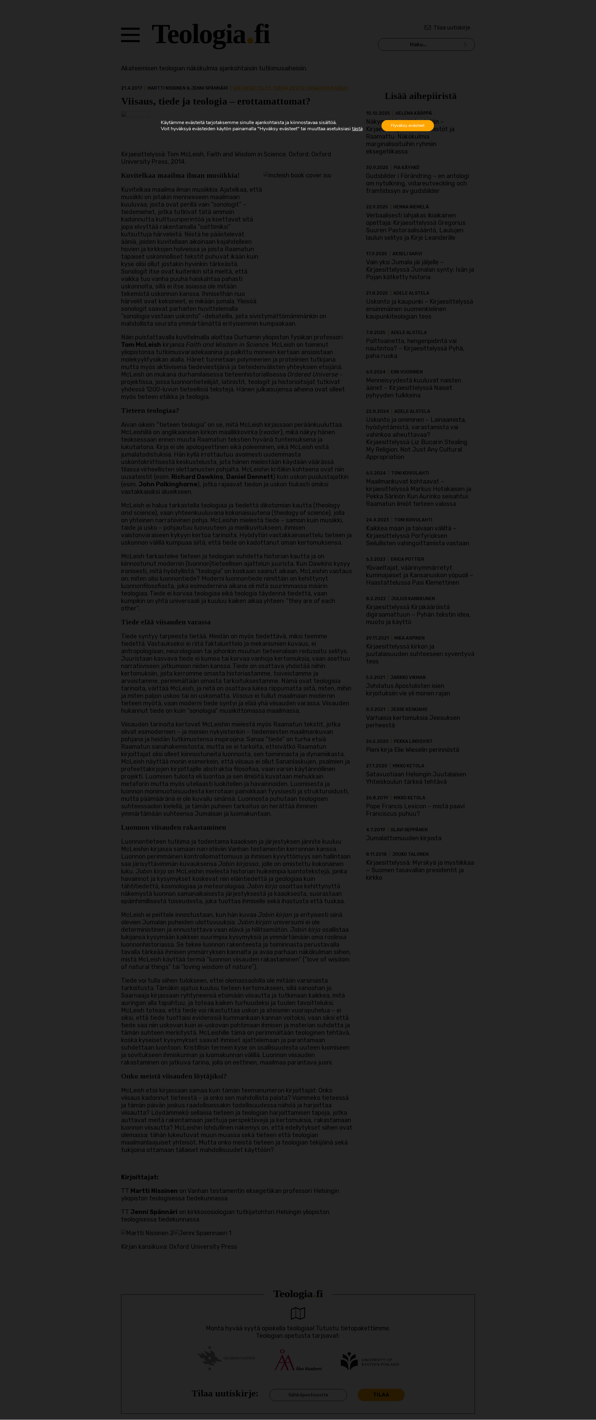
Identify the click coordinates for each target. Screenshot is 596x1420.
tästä (357, 129)
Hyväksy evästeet (408, 125)
